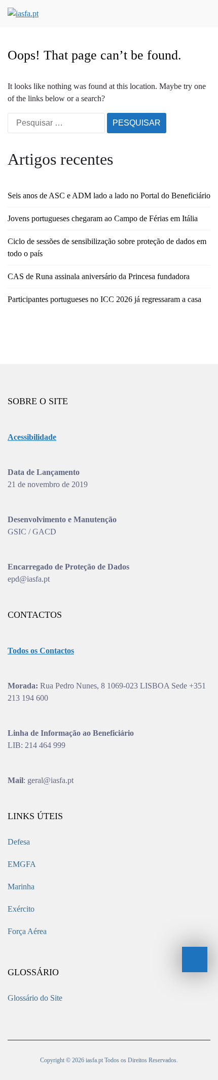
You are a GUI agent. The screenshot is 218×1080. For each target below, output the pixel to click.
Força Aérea (27, 931)
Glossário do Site (35, 998)
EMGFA (22, 864)
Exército (21, 909)
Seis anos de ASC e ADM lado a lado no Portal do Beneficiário (109, 195)
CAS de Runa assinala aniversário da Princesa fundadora (99, 276)
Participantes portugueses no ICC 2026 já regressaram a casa (104, 299)
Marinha (21, 886)
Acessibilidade (32, 437)
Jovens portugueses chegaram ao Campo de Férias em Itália (103, 218)
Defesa (19, 841)
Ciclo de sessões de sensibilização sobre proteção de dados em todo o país (107, 247)
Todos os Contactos (41, 650)
